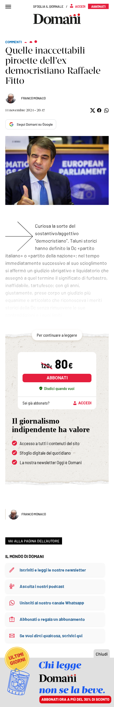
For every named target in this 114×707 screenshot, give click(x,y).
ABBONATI (57, 377)
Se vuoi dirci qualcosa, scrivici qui (51, 635)
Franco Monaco (33, 98)
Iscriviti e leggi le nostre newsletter (53, 569)
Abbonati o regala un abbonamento (52, 619)
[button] (92, 110)
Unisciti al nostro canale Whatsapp (52, 602)
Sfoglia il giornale (48, 6)
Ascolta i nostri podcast (42, 586)
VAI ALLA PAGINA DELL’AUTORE (33, 541)
